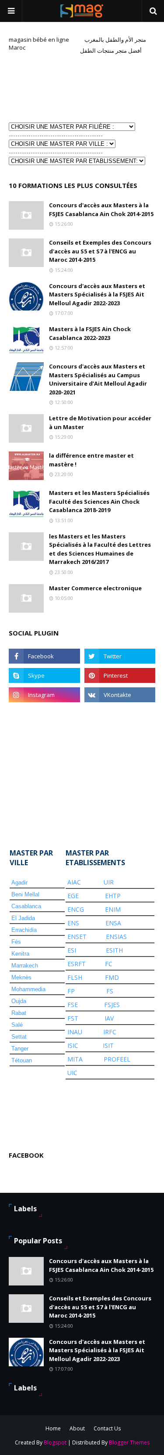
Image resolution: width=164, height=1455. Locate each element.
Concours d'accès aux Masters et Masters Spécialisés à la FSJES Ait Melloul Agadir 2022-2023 (97, 294)
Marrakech (24, 965)
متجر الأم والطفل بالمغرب (115, 39)
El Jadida (23, 918)
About (77, 1428)
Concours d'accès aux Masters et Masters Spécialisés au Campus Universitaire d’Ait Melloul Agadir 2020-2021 (98, 379)
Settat (19, 1036)
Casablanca (26, 906)
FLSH (74, 977)
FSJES (112, 1004)
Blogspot (55, 1442)
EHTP (113, 896)
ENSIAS (116, 936)
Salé (17, 1025)
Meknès (21, 977)
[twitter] (120, 656)
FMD (112, 977)
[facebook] (44, 656)
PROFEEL (117, 1059)
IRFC (109, 1032)
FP (71, 991)
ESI (71, 950)
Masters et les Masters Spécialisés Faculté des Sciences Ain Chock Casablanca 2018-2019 (99, 501)
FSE (72, 1004)
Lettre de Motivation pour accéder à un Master (100, 422)
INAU (74, 1032)
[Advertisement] (52, 87)
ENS (73, 923)
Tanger (19, 1048)
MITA (75, 1059)
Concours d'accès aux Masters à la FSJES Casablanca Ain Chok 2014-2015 (101, 209)
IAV (109, 1018)
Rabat (18, 1013)
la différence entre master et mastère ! (91, 459)
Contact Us (107, 1428)
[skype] (44, 675)
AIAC (74, 882)
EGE (73, 896)
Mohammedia (28, 989)
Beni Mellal (25, 894)
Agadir (19, 882)
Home (53, 1428)
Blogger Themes (129, 1442)
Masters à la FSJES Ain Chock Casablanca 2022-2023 (90, 333)
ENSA (113, 923)
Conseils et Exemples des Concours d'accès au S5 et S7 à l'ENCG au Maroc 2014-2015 (100, 251)
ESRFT (76, 964)
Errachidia (24, 930)
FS (109, 991)
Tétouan (21, 1060)
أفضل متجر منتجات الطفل (111, 50)
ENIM (113, 909)
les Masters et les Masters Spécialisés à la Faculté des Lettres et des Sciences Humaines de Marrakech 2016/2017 (100, 549)
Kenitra (20, 953)
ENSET (77, 936)
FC (108, 964)
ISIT (108, 1045)
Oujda (18, 1001)
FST (72, 1018)
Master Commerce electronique (95, 588)
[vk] (120, 694)
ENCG (75, 909)
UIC (72, 1073)
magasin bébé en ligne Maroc (39, 43)
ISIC (72, 1045)
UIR (109, 882)
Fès (16, 942)
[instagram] (44, 694)
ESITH (114, 950)
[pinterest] (120, 675)
